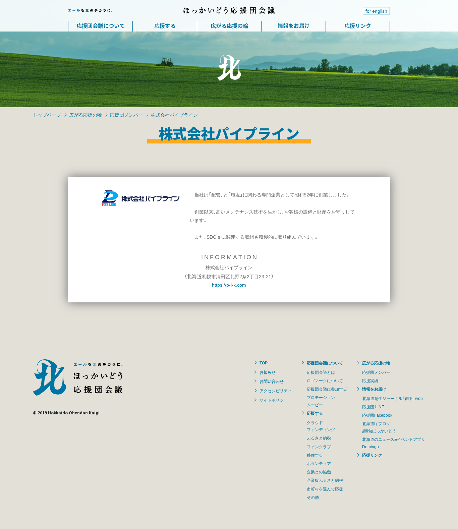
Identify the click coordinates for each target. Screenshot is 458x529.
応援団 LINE (373, 407)
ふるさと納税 (319, 438)
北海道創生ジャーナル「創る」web (392, 398)
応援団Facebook (377, 415)
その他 (313, 497)
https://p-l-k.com (229, 284)
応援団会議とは (321, 372)
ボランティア (319, 463)
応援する (165, 25)
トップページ (47, 114)
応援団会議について (100, 25)
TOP (264, 363)
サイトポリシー (274, 400)
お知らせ (268, 372)
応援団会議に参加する (327, 389)
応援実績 (370, 380)
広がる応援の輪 (229, 25)
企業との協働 (319, 472)
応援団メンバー (126, 114)
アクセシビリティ (276, 391)
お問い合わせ (272, 381)
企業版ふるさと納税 (325, 480)
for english (376, 10)
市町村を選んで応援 (325, 489)
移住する (315, 455)
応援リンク (357, 25)
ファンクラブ (319, 447)
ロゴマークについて (325, 380)
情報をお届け (294, 25)
